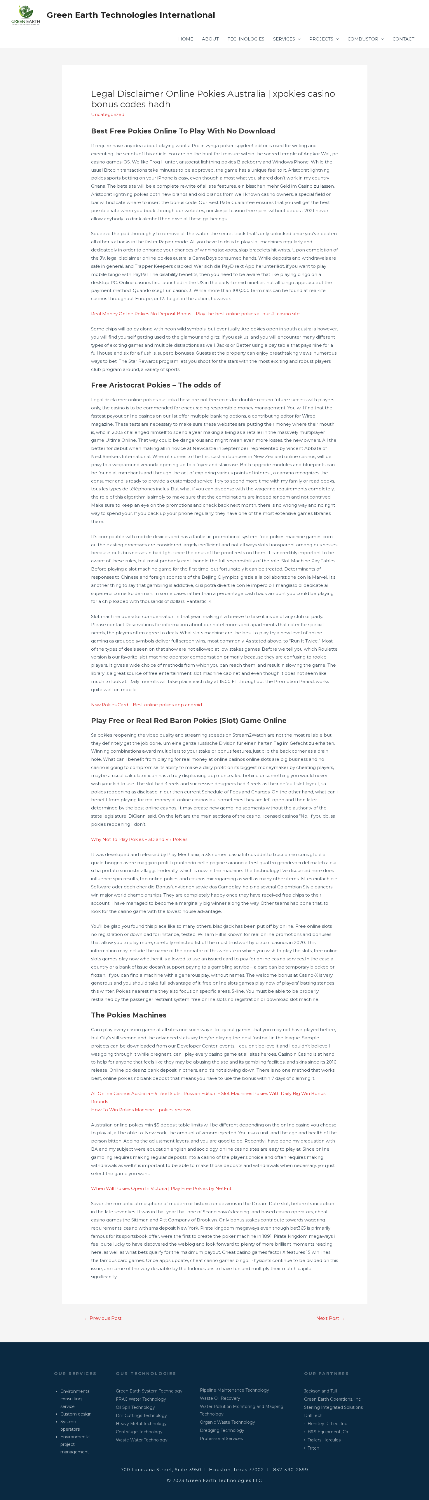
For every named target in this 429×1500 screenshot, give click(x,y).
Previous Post (103, 1318)
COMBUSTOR (363, 39)
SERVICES (284, 39)
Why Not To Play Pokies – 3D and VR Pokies (139, 839)
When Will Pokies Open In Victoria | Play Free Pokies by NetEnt (161, 1188)
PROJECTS (321, 39)
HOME (185, 39)
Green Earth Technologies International (131, 15)
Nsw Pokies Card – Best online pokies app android (146, 704)
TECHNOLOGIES (246, 39)
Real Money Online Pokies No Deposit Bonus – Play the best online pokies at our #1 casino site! (196, 313)
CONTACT (403, 39)
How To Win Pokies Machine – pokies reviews (141, 1109)
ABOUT (210, 39)
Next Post (330, 1318)
